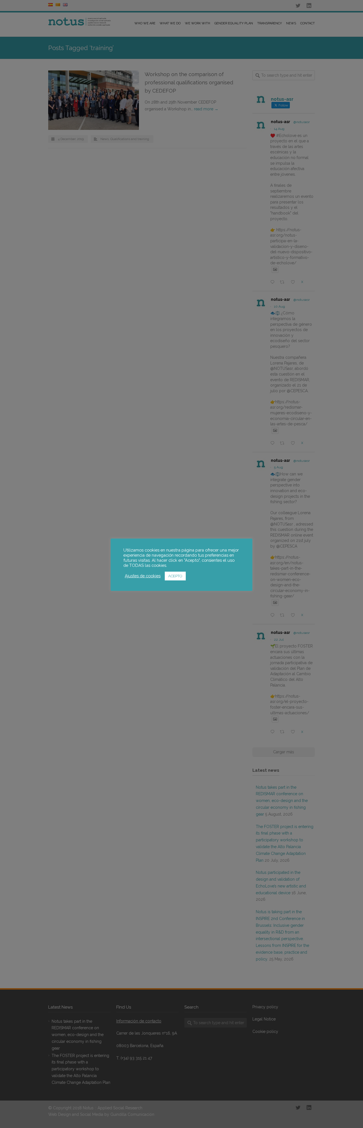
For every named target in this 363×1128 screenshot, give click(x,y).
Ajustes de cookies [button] (143, 575)
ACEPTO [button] (175, 576)
